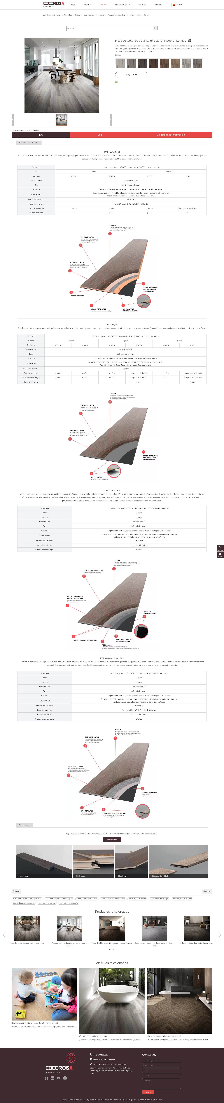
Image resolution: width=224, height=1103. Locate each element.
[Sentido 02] (131, 64)
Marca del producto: (21, 130)
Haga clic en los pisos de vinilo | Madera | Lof (27, 943)
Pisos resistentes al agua (159, 899)
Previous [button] (4, 934)
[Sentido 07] (186, 64)
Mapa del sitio (134, 1100)
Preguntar (130, 74)
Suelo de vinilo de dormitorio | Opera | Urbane (197, 943)
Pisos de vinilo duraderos (182, 899)
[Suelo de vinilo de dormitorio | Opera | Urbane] (197, 928)
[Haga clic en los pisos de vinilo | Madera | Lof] (27, 928)
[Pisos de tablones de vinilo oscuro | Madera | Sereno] (112, 928)
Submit (148, 1092)
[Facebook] (46, 1078)
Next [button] (220, 934)
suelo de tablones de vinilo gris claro (27, 899)
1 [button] (110, 949)
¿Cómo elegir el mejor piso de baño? (93, 1036)
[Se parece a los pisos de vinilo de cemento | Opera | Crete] (154, 928)
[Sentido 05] (164, 64)
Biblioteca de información (171, 134)
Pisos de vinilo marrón (46, 903)
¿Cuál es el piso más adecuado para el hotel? (164, 1036)
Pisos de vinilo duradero (69, 903)
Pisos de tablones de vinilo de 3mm (59, 899)
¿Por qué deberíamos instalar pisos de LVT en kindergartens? (35, 1023)
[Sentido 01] (121, 64)
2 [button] (114, 949)
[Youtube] (58, 1078)
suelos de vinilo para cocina (23, 903)
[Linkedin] (52, 1078)
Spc (100, 134)
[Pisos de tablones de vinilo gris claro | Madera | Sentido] (69, 928)
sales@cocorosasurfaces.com (104, 1059)
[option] (27, 930)
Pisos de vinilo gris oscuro (87, 899)
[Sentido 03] (142, 64)
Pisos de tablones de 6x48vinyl (113, 899)
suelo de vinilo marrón (137, 899)
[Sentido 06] (175, 64)
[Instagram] (65, 1078)
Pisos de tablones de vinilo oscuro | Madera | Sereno (112, 943)
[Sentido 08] (197, 64)
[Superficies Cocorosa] (61, 1063)
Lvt (41, 134)
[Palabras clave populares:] (155, 28)
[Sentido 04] (153, 64)
